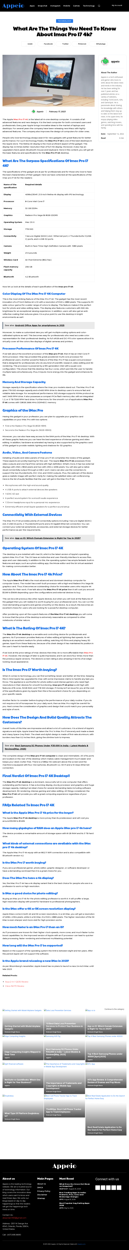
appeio (40, 111)
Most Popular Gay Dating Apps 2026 (74, 1204)
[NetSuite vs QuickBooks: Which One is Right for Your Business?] (23, 1075)
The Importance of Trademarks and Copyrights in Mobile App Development (64, 1086)
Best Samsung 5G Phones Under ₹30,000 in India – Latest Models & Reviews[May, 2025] (63, 1052)
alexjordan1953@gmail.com (14, 1218)
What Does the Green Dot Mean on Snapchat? (74, 1185)
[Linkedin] (108, 1187)
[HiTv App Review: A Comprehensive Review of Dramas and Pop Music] (105, 1075)
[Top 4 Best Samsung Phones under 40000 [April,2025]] (105, 1048)
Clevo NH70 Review (14, 986)
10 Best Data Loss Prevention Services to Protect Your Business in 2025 (64, 1026)
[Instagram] (103, 1187)
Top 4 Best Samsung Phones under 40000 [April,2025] (105, 1055)
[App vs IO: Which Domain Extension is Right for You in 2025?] (105, 1021)
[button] (99, 6)
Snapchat (63, 1189)
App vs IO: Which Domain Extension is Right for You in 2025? (105, 1027)
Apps (61, 1199)
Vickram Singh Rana (12, 1032)
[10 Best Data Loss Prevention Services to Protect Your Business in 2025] (64, 1021)
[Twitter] (119, 1187)
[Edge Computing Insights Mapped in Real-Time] (23, 1047)
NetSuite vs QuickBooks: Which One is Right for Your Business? (22, 1081)
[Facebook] (97, 1187)
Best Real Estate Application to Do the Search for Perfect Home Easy (105, 1128)
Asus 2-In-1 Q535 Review (16, 982)
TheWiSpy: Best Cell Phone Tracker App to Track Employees (63, 1110)
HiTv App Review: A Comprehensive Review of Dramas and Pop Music (105, 1081)
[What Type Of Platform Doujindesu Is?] (23, 1108)
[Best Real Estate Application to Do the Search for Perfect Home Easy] (105, 1114)
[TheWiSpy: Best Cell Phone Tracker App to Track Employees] (64, 1105)
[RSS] (113, 1187)
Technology (64, 21)
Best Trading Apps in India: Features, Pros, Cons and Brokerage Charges (72, 1194)
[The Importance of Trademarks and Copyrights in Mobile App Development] (64, 1078)
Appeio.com (81, 1244)
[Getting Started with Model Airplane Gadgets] (23, 1021)
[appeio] (34, 111)
